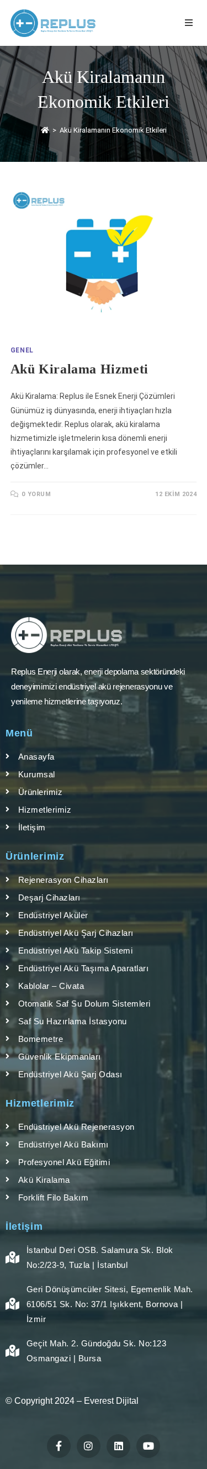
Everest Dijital (111, 1400)
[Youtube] (148, 1446)
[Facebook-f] (59, 1446)
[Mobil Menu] (191, 23)
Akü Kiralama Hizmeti (79, 369)
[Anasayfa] (45, 130)
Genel (22, 350)
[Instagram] (88, 1446)
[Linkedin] (118, 1446)
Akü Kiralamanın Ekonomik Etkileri (113, 130)
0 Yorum (36, 494)
